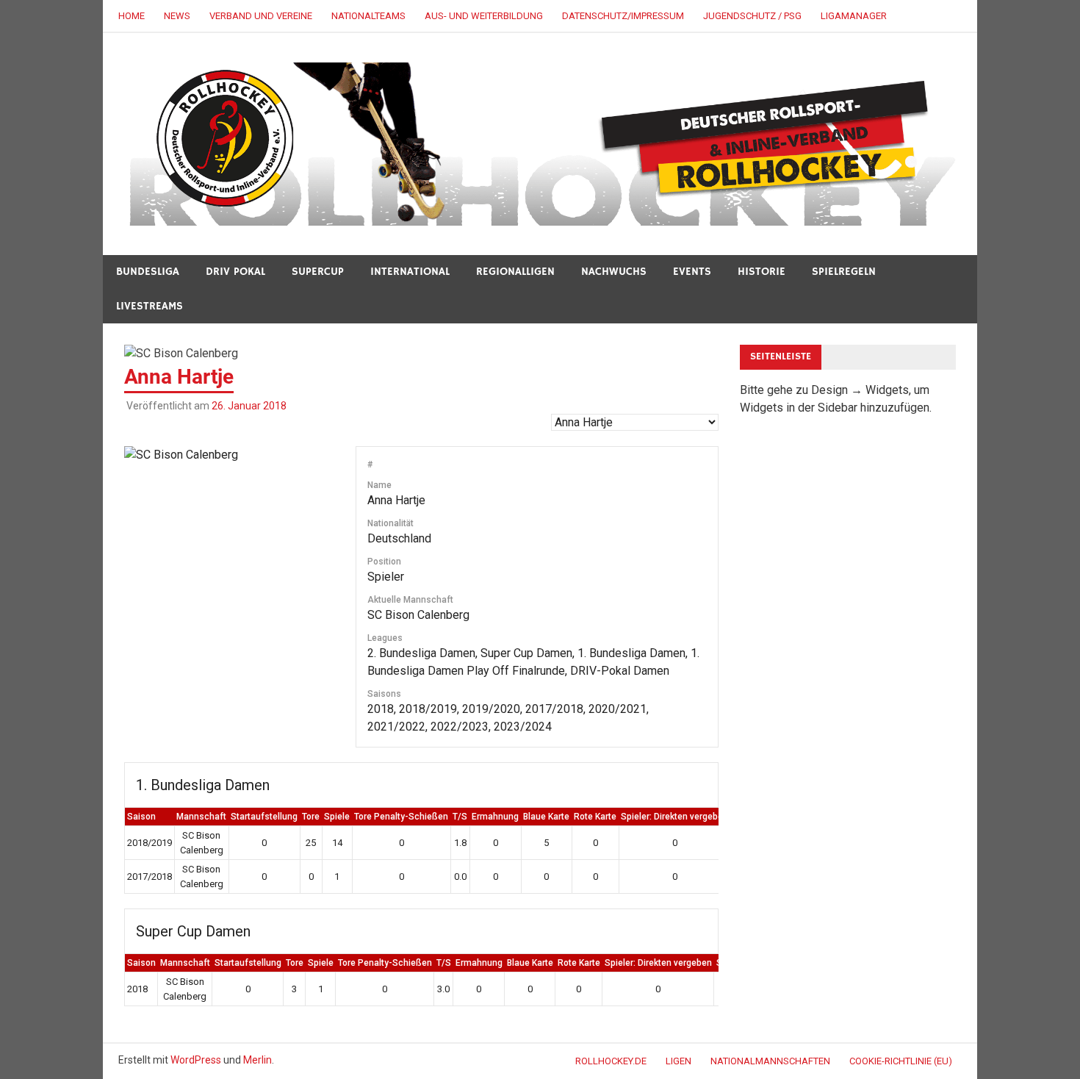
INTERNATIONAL (410, 272)
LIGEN (678, 1061)
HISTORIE (761, 272)
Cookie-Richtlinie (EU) (900, 1061)
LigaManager (854, 15)
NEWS (177, 15)
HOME (131, 15)
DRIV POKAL (235, 272)
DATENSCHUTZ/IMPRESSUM (623, 15)
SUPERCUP (318, 272)
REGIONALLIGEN (515, 272)
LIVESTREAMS (149, 306)
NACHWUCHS (614, 272)
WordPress (195, 1060)
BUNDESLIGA (147, 272)
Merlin (257, 1060)
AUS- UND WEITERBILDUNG (484, 15)
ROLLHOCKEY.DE (611, 1061)
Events (692, 272)
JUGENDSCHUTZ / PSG (752, 15)
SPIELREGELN (844, 272)
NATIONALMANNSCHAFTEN (770, 1061)
